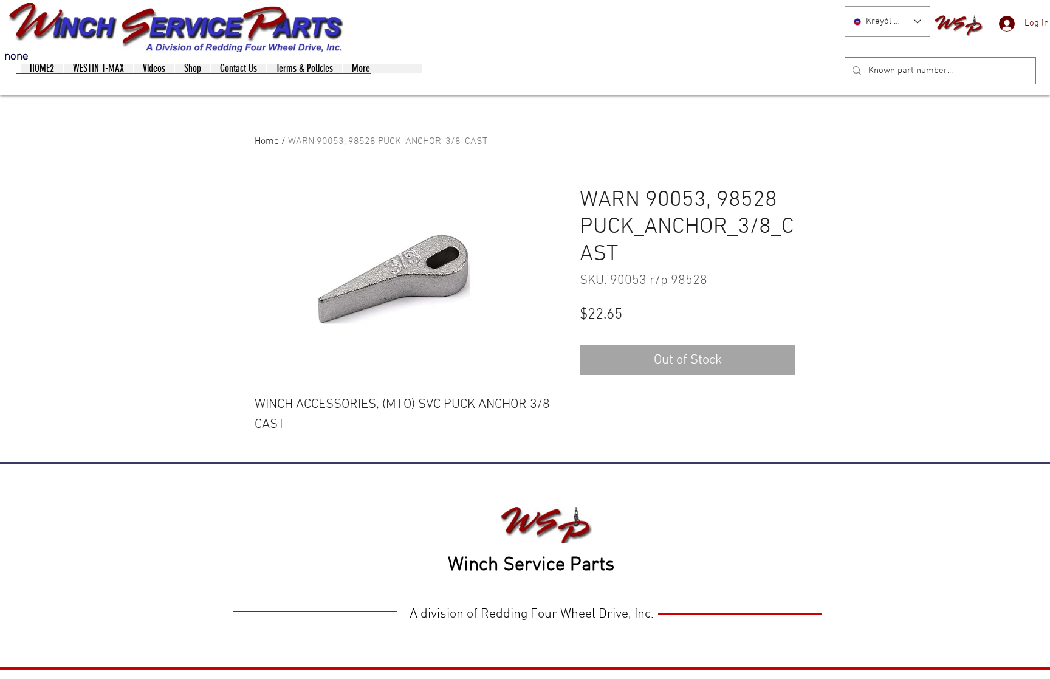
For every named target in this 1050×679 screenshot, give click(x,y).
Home (267, 142)
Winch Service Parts (531, 565)
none (16, 57)
